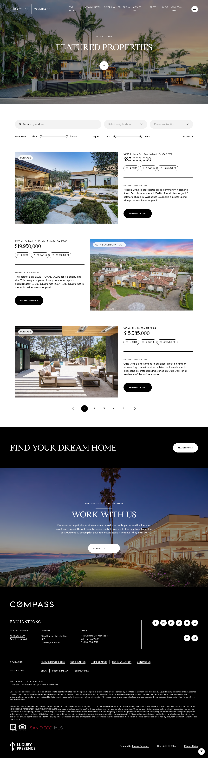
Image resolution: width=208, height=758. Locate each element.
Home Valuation (121, 662)
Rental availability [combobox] (164, 124)
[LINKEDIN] (171, 623)
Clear (186, 136)
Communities (92, 7)
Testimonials (81, 670)
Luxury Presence (140, 746)
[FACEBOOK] (155, 623)
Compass (90, 692)
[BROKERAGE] (194, 638)
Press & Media (60, 670)
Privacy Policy (191, 746)
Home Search (99, 662)
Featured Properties (53, 662)
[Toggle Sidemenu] (194, 9)
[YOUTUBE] (187, 623)
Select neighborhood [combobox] (120, 124)
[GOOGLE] (194, 623)
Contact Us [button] (143, 662)
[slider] (41, 136)
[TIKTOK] (179, 623)
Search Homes (185, 447)
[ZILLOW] (187, 638)
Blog (165, 7)
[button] (104, 548)
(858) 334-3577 (176, 9)
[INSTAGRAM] (163, 623)
